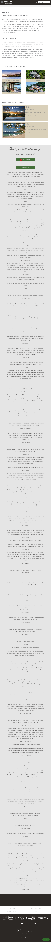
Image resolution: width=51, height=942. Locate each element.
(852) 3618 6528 (27, 159)
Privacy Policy (25, 936)
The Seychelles (7, 6)
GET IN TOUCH (25, 167)
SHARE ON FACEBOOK (11, 911)
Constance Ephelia (35, 75)
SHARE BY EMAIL (12, 908)
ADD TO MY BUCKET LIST (36, 908)
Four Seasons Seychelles (12, 88)
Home (2, 6)
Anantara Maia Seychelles (11, 75)
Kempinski (35, 88)
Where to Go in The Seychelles (17, 6)
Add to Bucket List (26, 120)
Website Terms (25, 934)
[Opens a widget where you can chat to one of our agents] (46, 939)
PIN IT (36, 911)
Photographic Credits (25, 938)
